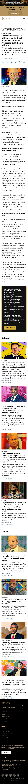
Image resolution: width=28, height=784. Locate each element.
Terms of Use (4, 718)
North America (5, 597)
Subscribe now (15, 13)
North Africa (17, 23)
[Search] (19, 18)
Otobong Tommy (6, 573)
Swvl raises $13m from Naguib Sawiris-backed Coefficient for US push (13, 558)
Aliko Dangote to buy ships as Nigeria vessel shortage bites (13, 643)
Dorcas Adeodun (6, 380)
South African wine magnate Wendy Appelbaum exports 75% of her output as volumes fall (13, 683)
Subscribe (6, 752)
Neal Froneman (11, 30)
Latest (9, 23)
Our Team (4, 721)
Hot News (4, 28)
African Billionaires (12, 29)
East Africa (4, 735)
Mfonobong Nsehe (6, 57)
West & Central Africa (7, 640)
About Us (3, 714)
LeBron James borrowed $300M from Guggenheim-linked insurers (13, 601)
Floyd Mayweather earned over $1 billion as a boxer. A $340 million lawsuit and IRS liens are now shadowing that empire (13, 506)
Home (2, 23)
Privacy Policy (5, 716)
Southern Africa (6, 678)
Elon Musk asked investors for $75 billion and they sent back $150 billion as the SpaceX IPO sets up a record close (13, 366)
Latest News (12, 28)
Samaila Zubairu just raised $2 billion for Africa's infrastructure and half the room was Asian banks (13, 409)
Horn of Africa (5, 731)
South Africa (13, 32)
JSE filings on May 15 (17, 154)
